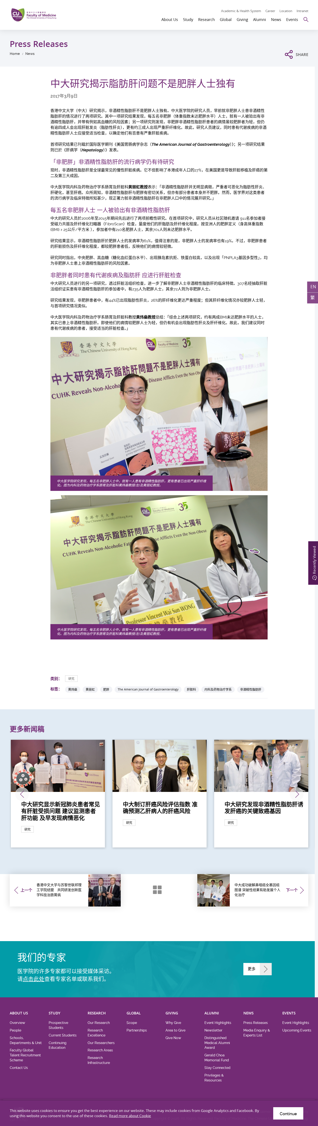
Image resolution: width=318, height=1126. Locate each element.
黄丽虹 (90, 689)
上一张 (22, 794)
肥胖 (106, 689)
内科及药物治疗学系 (218, 689)
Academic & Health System (241, 11)
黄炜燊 (72, 689)
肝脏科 (191, 689)
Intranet (302, 11)
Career (270, 11)
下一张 (297, 794)
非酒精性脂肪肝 (250, 689)
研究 (71, 678)
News (30, 54)
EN (313, 287)
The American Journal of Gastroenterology (148, 689)
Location (285, 11)
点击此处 (33, 979)
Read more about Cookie (130, 1115)
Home (15, 54)
